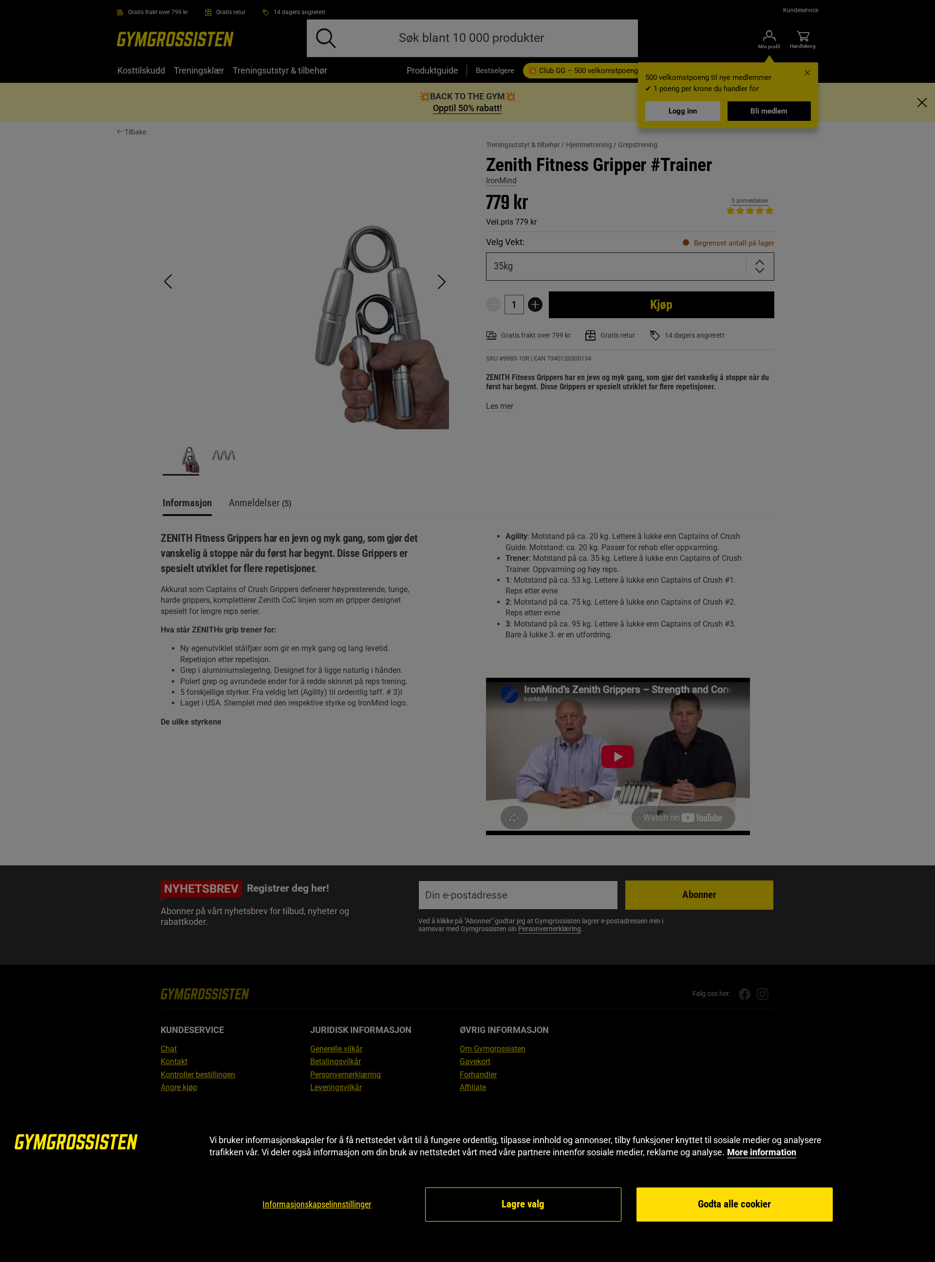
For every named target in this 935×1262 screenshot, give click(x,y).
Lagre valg (523, 1204)
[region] (467, 1178)
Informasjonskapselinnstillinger (316, 1204)
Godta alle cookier (734, 1204)
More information (761, 1152)
